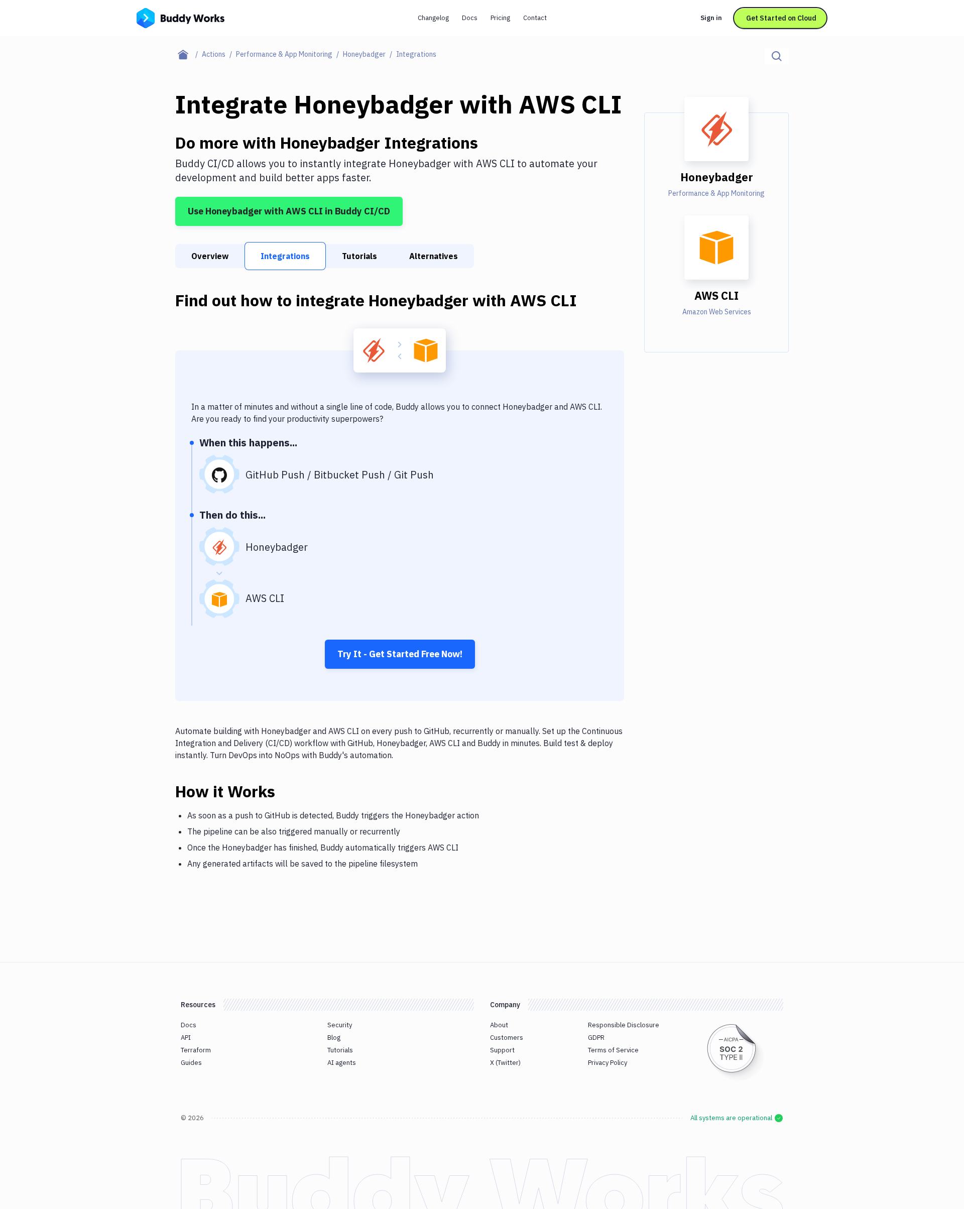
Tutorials (359, 256)
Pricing (500, 18)
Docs (469, 18)
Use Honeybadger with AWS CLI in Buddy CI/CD (289, 211)
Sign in (711, 18)
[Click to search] (777, 56)
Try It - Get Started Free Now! (399, 654)
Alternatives (433, 256)
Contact (535, 18)
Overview (209, 256)
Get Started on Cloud (781, 18)
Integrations (285, 256)
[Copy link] (287, 791)
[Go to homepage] (180, 17)
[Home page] (188, 54)
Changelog (433, 18)
